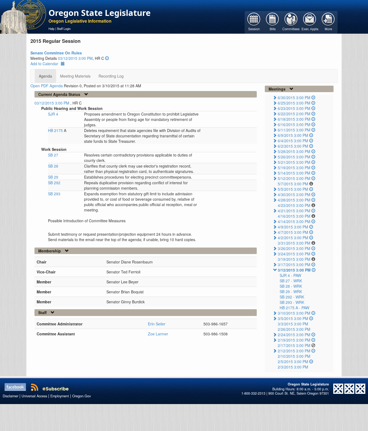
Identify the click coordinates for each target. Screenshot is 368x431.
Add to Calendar (44, 63)
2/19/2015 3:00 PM (294, 340)
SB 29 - (291, 291)
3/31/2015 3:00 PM (294, 243)
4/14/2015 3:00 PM (294, 221)
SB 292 (54, 182)
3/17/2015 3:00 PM (294, 264)
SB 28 (53, 166)
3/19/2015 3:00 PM (294, 259)
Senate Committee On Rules (56, 52)
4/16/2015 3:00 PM (294, 216)
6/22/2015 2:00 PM (294, 113)
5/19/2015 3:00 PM (294, 167)
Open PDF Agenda (46, 85)
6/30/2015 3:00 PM (294, 97)
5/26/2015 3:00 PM (294, 156)
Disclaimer (10, 396)
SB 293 (54, 193)
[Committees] (291, 22)
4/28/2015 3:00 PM (294, 200)
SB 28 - (291, 286)
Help (51, 28)
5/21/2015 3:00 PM (294, 162)
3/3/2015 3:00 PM (293, 323)
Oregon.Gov (81, 396)
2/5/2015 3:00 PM (293, 361)
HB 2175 (56, 130)
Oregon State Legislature (99, 12)
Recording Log (111, 76)
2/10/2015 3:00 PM (294, 356)
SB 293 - (292, 302)
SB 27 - (291, 280)
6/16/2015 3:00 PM (294, 124)
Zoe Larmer (158, 333)
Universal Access (34, 396)
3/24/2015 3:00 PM (294, 253)
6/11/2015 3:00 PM (294, 130)
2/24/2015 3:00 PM (294, 334)
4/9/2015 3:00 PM (293, 227)
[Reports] (328, 22)
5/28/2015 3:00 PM (294, 151)
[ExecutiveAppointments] (309, 22)
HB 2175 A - (294, 307)
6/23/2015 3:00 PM (294, 108)
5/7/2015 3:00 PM (293, 183)
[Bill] (272, 22)
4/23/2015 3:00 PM (294, 205)
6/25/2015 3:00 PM (294, 103)
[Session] (254, 22)
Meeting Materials (75, 76)
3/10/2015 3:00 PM (294, 313)
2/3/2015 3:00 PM (293, 367)
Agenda (45, 76)
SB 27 (53, 155)
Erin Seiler (156, 323)
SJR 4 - (290, 275)
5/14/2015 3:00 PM (294, 173)
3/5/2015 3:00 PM (293, 318)
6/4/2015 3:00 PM (293, 140)
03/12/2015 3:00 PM (75, 58)
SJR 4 (53, 114)
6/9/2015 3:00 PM (293, 135)
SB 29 (53, 177)
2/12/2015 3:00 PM (294, 350)
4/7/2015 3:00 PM (293, 232)
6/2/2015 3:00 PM (293, 146)
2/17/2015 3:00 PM (294, 345)
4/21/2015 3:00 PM (294, 210)
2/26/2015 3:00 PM (294, 329)
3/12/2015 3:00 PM (294, 270)
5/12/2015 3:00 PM (294, 178)
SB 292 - (292, 297)
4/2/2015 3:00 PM (293, 237)
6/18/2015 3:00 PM (294, 119)
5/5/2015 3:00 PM (293, 189)
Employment (59, 396)
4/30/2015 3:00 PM (294, 194)
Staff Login (64, 28)
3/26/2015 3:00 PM (294, 248)
